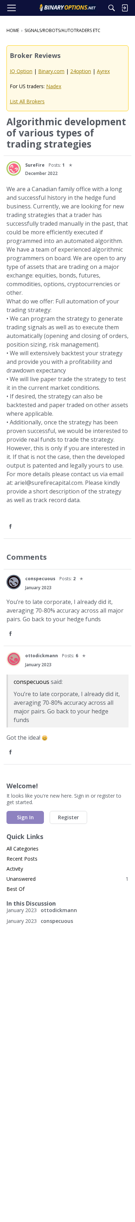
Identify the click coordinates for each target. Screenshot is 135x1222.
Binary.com (51, 71)
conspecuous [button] (40, 579)
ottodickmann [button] (41, 656)
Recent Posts (21, 858)
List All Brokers (27, 101)
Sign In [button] (25, 817)
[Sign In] (124, 8)
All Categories (22, 848)
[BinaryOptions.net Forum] (67, 8)
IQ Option (21, 71)
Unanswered (67, 878)
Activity (14, 868)
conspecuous (31, 682)
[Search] (111, 8)
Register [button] (68, 817)
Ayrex (103, 71)
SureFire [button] (35, 165)
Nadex (53, 86)
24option (80, 71)
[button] (13, 168)
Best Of (15, 888)
